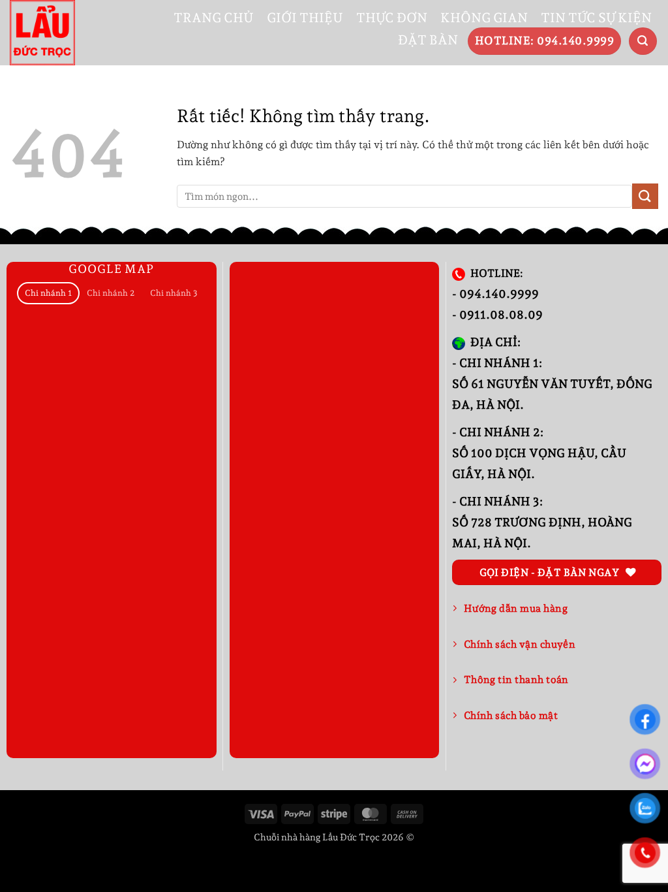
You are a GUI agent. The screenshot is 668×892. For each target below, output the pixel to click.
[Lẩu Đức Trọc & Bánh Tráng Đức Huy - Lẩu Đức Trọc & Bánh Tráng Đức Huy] (42, 32)
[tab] (48, 293)
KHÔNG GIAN (484, 17)
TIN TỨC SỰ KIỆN (596, 17)
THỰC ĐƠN (391, 17)
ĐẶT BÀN (428, 40)
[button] (643, 41)
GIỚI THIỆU (305, 17)
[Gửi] (645, 196)
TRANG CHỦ (214, 17)
